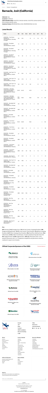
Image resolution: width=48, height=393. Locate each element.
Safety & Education (6, 357)
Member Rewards (35, 346)
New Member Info (35, 347)
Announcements (36, 326)
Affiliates (3, 345)
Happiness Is (6, 206)
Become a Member (36, 337)
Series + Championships (22, 342)
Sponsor (3, 348)
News (19, 359)
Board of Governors (5, 340)
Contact (20, 328)
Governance (4, 341)
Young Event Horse (21, 346)
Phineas (13, 80)
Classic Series (20, 347)
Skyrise (13, 135)
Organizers (19, 354)
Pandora (14, 146)
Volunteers (19, 353)
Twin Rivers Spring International (9, 55)
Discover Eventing (22, 331)
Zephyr (13, 45)
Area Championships (21, 352)
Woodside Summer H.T (8, 115)
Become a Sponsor (41, 246)
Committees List (4, 347)
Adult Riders (34, 342)
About (3, 337)
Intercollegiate (20, 348)
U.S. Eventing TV (20, 361)
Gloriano (14, 177)
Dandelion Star (7, 195)
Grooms (33, 341)
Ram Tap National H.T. (8, 199)
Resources (34, 324)
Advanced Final (20, 345)
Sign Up (4, 372)
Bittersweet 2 (6, 223)
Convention (34, 339)
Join (19, 324)
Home (3, 7)
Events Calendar (21, 337)
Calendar (19, 339)
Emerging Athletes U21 (36, 345)
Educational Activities (5, 360)
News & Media (21, 357)
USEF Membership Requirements (37, 348)
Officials (3, 361)
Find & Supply (25, 390)
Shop (19, 326)
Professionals (34, 340)
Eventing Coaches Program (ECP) (7, 359)
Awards (19, 351)
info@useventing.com (24, 388)
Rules (19, 341)
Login (19, 333)
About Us (3, 339)
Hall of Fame (4, 346)
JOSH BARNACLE (7, 39)
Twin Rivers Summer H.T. (9, 38)
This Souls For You (9, 183)
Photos (19, 360)
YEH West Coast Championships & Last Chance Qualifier (9, 89)
